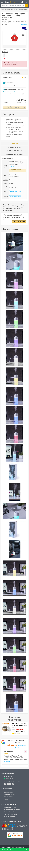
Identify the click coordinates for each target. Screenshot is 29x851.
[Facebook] (10, 784)
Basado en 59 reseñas (16, 837)
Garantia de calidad (9, 794)
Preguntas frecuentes (10, 807)
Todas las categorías (9, 816)
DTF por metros (8, 796)
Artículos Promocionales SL (17, 847)
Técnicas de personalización (12, 809)
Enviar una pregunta (19, 221)
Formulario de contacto (10, 814)
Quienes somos (8, 792)
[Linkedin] (8, 784)
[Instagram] (13, 784)
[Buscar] (26, 5)
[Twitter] (5, 784)
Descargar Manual (16, 191)
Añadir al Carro (14, 107)
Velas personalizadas (15, 196)
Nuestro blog (7, 799)
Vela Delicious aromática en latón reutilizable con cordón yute (19, 725)
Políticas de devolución (10, 812)
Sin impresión (7, 94)
